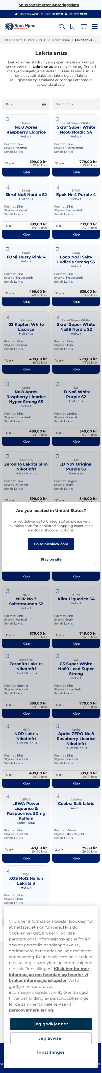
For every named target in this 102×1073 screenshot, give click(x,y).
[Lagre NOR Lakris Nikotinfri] (7, 726)
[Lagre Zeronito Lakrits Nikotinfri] (7, 656)
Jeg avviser (49, 1038)
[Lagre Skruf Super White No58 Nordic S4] (55, 119)
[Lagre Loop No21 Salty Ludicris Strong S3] (55, 249)
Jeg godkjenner (49, 1024)
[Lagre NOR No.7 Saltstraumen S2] (7, 591)
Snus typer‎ (34, 40)
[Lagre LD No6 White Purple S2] (55, 384)
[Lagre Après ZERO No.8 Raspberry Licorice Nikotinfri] (55, 726)
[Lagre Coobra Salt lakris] (55, 796)
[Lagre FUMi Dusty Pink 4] (7, 249)
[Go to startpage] (21, 26)
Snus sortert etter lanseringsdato (47, 5)
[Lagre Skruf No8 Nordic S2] (7, 187)
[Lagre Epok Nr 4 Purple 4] (55, 187)
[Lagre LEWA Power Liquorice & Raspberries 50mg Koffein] (7, 796)
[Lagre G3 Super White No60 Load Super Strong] (55, 656)
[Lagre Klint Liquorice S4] (55, 591)
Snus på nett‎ (12, 40)
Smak (8, 152)
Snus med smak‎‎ (59, 40)
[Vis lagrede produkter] (69, 27)
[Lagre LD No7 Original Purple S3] (55, 456)
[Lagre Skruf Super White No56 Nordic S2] (55, 317)
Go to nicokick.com (49, 544)
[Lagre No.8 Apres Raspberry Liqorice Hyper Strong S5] (7, 384)
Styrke (9, 148)
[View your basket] (80, 27)
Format (10, 144)
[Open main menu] (91, 27)
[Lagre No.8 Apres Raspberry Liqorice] (7, 119)
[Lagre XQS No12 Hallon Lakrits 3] (7, 871)
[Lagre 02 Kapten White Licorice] (7, 317)
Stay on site (49, 559)
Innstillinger (49, 1052)
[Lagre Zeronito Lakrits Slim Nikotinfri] (7, 456)
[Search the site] (58, 27)
